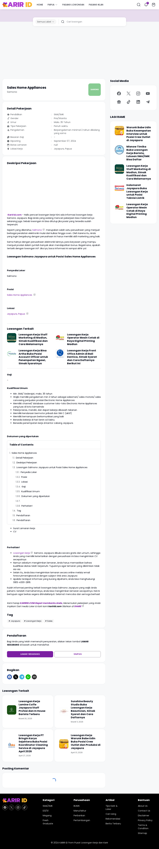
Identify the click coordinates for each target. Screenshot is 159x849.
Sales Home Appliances (20, 294)
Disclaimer (143, 815)
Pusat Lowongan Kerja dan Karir (91, 842)
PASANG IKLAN (96, 4)
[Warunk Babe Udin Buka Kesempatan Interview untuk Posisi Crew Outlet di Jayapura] (119, 130)
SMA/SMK (48, 805)
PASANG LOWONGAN (73, 4)
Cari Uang (111, 814)
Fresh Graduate (48, 822)
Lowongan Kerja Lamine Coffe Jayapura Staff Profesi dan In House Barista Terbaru (32, 708)
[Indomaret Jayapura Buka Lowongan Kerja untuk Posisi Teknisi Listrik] (119, 188)
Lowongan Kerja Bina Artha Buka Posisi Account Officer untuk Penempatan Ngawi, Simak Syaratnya (33, 357)
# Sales (48, 621)
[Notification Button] (146, 5)
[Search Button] (139, 5)
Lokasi (24, 481)
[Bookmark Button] (153, 5)
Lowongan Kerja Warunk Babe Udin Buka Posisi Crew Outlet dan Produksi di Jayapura (85, 742)
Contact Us (144, 810)
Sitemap (142, 833)
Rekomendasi (113, 818)
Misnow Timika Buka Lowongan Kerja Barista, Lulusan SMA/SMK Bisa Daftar (138, 153)
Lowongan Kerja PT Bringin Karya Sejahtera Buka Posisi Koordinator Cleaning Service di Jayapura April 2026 (33, 743)
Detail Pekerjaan (24, 457)
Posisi (24, 477)
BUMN (77, 805)
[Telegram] (21, 676)
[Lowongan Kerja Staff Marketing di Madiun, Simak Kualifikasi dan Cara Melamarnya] (11, 337)
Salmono (37, 230)
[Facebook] (9, 676)
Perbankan (79, 815)
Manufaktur (80, 810)
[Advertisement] (79, 52)
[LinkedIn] (138, 101)
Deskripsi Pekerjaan (26, 462)
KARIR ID (63, 842)
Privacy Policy (145, 820)
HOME (40, 4)
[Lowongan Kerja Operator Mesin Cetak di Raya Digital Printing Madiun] (60, 337)
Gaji (24, 486)
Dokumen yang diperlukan (35, 496)
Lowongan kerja (21, 553)
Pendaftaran (23, 515)
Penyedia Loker (29, 472)
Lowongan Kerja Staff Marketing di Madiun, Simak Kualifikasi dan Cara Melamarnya (33, 339)
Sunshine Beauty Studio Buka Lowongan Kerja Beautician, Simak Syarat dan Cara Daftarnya (83, 709)
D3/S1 (45, 810)
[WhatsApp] (28, 676)
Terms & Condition (143, 827)
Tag (19, 510)
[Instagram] (138, 93)
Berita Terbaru (113, 823)
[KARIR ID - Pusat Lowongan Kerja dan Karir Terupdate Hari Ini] (17, 5)
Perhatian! (26, 505)
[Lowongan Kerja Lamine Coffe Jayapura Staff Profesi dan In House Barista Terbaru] (11, 710)
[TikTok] (128, 101)
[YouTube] (148, 93)
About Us (143, 805)
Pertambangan (82, 820)
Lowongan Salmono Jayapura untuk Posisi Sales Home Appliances (52, 467)
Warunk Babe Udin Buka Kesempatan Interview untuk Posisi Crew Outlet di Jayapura (138, 134)
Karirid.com (15, 214)
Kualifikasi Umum (30, 491)
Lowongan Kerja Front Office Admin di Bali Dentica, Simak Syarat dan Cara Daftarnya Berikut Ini (82, 357)
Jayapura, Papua (16, 313)
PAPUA (51, 4)
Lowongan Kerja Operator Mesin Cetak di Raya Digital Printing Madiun (83, 339)
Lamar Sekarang (30, 654)
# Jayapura (14, 621)
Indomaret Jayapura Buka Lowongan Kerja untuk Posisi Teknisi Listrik (137, 192)
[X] (15, 676)
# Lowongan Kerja (32, 621)
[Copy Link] (34, 676)
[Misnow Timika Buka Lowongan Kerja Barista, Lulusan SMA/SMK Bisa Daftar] (119, 149)
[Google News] (119, 101)
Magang (47, 815)
